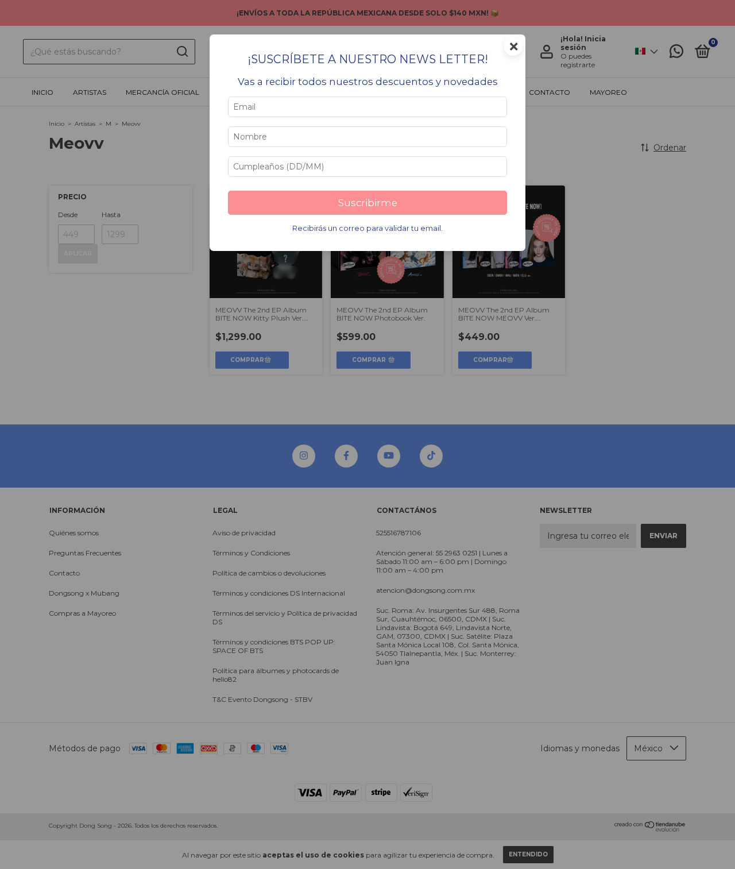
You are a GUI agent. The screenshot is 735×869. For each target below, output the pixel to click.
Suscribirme (367, 202)
